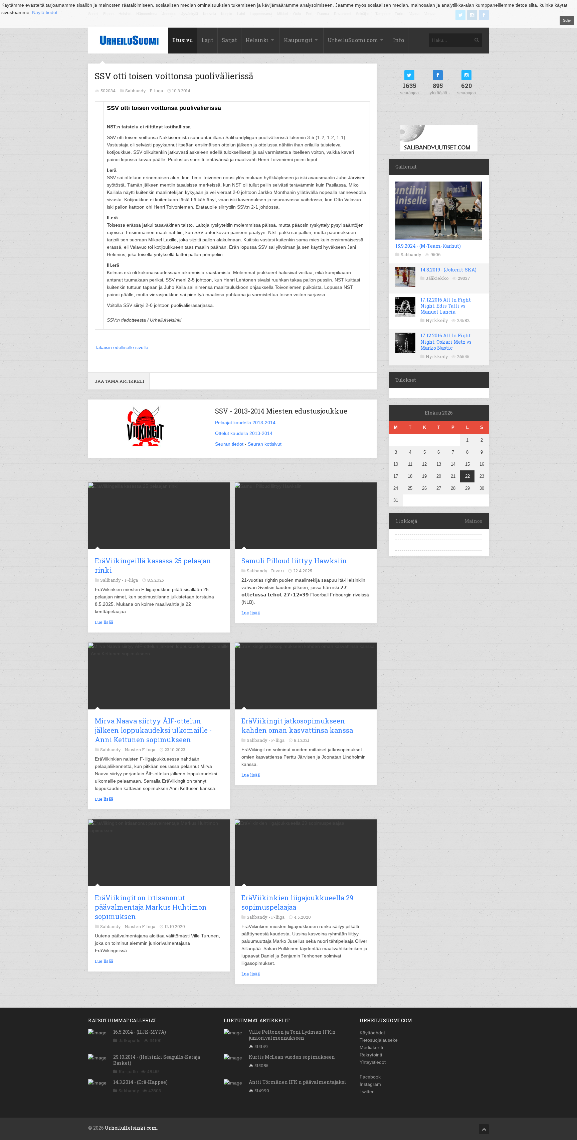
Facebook (370, 1076)
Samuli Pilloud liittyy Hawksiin (294, 560)
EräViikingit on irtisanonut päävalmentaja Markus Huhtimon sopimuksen (151, 907)
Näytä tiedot (44, 12)
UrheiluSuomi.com (353, 39)
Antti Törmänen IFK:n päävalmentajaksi (297, 1082)
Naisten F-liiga (140, 750)
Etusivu (182, 39)
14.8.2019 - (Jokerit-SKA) (448, 269)
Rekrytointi (371, 1054)
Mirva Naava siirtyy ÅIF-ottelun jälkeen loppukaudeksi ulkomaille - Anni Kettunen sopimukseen (153, 730)
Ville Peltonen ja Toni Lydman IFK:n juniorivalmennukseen (292, 1035)
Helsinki (257, 39)
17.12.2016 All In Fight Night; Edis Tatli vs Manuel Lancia (445, 306)
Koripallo (128, 1071)
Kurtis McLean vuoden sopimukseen (292, 1057)
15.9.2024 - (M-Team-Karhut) (428, 246)
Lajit (207, 39)
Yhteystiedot (373, 1062)
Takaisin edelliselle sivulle (121, 347)
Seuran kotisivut (264, 444)
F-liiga (156, 91)
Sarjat (229, 39)
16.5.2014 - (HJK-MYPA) (139, 1032)
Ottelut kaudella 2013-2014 (243, 433)
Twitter (367, 1091)
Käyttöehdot (372, 1032)
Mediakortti (371, 1047)
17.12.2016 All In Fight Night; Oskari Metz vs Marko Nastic (445, 341)
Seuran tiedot (229, 444)
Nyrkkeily (437, 320)
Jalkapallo (130, 1040)
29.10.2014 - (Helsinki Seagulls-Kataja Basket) (156, 1060)
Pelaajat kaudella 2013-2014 (245, 422)
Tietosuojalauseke (379, 1040)
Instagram (370, 1084)
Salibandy (411, 254)
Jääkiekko (437, 278)
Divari (277, 571)
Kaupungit (298, 39)
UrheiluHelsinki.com (131, 1128)
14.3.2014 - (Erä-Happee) (140, 1082)
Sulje (567, 20)
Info (398, 39)
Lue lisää (104, 622)
